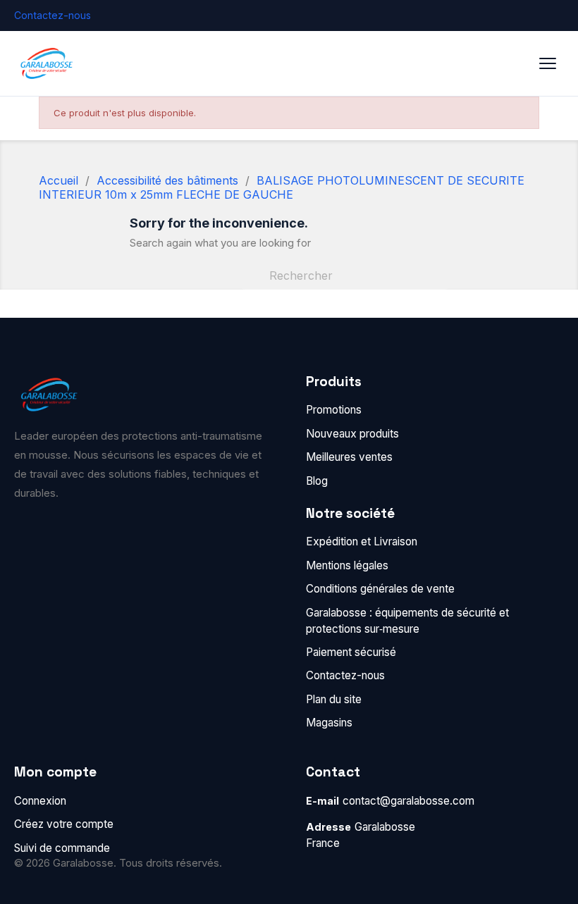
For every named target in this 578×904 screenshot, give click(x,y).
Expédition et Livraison (361, 541)
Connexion (40, 800)
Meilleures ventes (349, 457)
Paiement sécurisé (351, 652)
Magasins (329, 722)
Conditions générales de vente (380, 588)
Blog (317, 481)
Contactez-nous (52, 15)
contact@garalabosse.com (408, 800)
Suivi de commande (62, 848)
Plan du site (334, 699)
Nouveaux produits (352, 433)
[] (442, 285)
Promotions (334, 409)
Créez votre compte (63, 824)
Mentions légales (347, 565)
